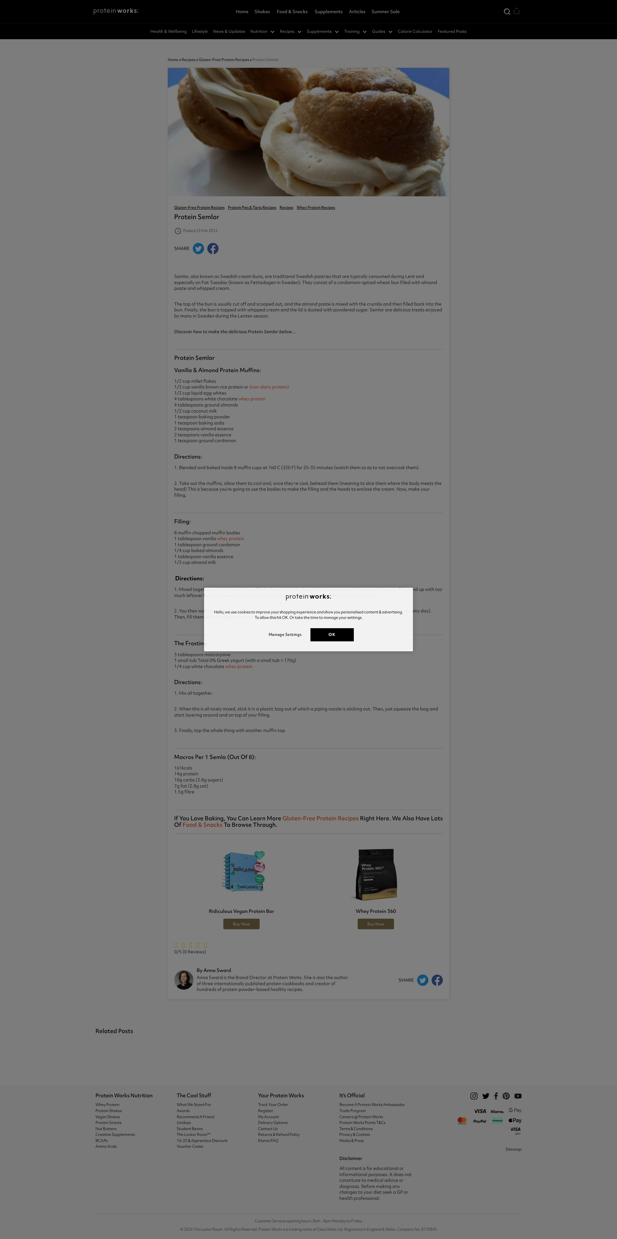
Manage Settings (285, 634)
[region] (308, 619)
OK (331, 634)
